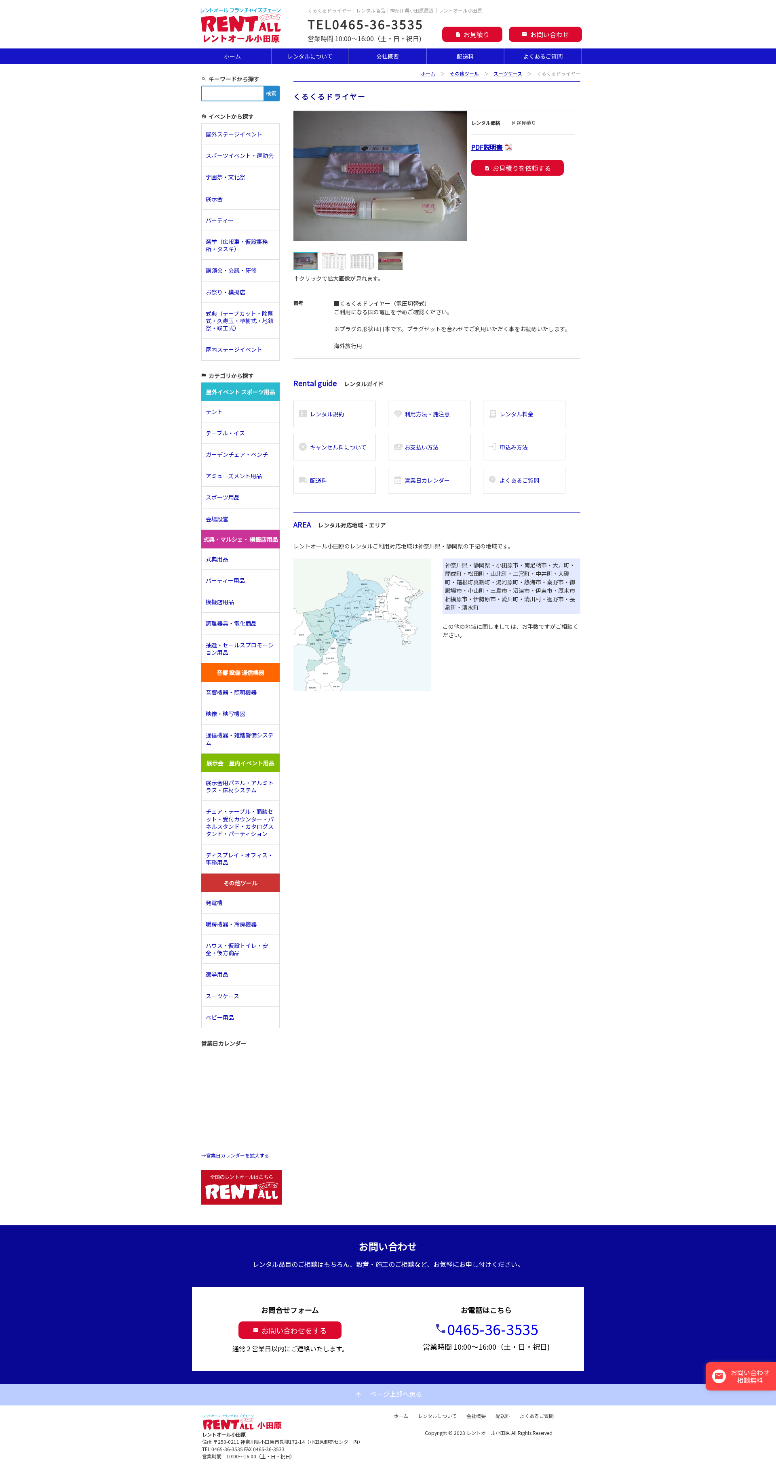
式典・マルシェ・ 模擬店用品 (240, 539)
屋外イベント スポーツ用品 (240, 392)
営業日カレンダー (421, 480)
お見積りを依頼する (517, 168)
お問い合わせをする (290, 1330)
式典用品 (217, 559)
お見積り (472, 34)
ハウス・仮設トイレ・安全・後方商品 (237, 949)
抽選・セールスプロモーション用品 (240, 648)
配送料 (465, 56)
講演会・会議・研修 (231, 270)
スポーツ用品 (223, 497)
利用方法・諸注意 (421, 414)
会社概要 (387, 56)
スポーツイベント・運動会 (240, 155)
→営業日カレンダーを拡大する (235, 1155)
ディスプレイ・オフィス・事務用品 (239, 858)
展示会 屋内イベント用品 (240, 763)
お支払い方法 (416, 447)
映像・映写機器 (225, 714)
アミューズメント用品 (234, 476)
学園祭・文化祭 (225, 177)
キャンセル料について (332, 447)
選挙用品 (217, 974)
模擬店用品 (220, 602)
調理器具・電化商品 (231, 623)
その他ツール (464, 73)
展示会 (214, 199)
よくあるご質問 (543, 56)
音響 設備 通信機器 (240, 672)
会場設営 (217, 519)
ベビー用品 (220, 1017)
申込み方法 (508, 447)
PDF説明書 (487, 147)
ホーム (232, 56)
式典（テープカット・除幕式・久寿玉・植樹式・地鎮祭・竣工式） (240, 320)
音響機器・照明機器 (231, 692)
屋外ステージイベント (234, 134)
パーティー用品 (225, 580)
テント (214, 411)
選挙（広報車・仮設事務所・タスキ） (237, 245)
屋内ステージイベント (234, 349)
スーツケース (507, 73)
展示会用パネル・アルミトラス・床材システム (240, 786)
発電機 (214, 903)
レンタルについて (310, 56)
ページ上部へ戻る (388, 1394)
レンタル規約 (321, 414)
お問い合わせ (545, 34)
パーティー (222, 220)
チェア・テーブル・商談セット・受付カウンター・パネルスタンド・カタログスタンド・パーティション (240, 822)
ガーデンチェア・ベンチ (237, 454)
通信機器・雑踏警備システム (240, 738)
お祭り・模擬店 (225, 292)
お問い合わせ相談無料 (742, 1376)
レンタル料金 (511, 414)
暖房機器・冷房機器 (231, 924)
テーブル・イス (225, 433)
